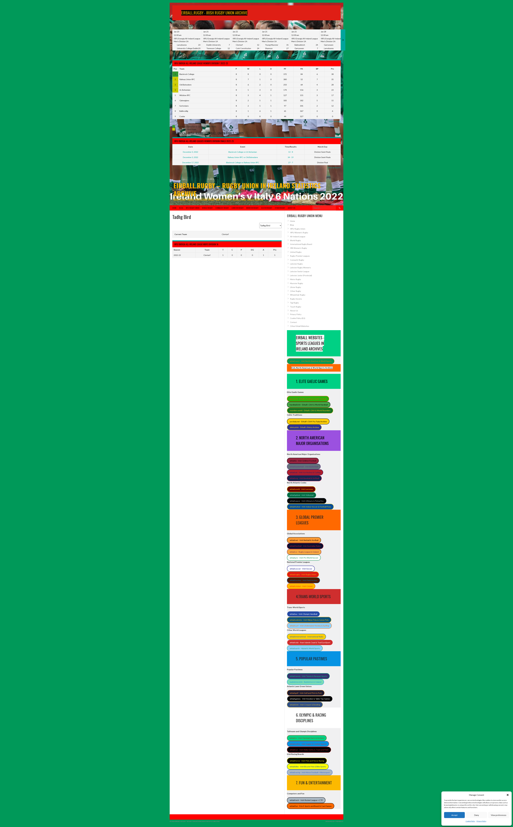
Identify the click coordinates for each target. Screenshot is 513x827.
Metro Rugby (295, 279)
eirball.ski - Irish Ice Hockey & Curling (305, 472)
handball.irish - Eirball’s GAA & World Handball (309, 405)
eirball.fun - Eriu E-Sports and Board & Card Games (311, 806)
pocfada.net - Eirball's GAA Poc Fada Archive (308, 421)
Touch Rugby (295, 307)
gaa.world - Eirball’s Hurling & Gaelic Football (308, 399)
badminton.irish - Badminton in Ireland (305, 682)
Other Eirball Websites (299, 326)
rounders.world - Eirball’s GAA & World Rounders (310, 410)
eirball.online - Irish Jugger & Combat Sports (308, 744)
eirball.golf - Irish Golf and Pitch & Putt (306, 693)
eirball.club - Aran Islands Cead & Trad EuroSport (310, 642)
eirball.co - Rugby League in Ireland (304, 552)
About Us (291, 207)
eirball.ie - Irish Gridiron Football (303, 461)
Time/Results (291, 147)
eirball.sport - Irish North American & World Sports (311, 361)
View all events (334, 167)
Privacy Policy (481, 821)
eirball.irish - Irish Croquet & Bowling (305, 704)
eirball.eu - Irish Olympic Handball (303, 614)
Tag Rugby (294, 303)
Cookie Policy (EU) (297, 318)
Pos (175, 69)
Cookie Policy (470, 821)
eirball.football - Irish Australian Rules (305, 546)
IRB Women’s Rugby (298, 248)
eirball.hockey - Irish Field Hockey (303, 580)
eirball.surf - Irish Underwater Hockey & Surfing (309, 625)
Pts (332, 69)
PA (301, 69)
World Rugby (207, 207)
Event (242, 147)
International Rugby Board (301, 244)
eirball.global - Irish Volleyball (302, 495)
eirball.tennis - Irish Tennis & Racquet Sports (308, 676)
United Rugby (296, 252)
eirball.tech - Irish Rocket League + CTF (306, 800)
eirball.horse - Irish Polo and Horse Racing (307, 761)
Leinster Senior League (299, 271)
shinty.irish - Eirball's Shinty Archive (304, 427)
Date (190, 147)
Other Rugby (280, 207)
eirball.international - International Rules (306, 636)
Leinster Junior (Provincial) (301, 275)
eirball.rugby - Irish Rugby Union (303, 574)
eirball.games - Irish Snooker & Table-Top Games (310, 699)
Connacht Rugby (222, 207)
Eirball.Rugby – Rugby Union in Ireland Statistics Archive (247, 189)
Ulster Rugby (266, 207)
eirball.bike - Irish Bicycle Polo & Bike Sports (308, 766)
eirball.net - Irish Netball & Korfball (304, 540)
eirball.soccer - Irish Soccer (301, 569)
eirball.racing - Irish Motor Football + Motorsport (310, 772)
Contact (293, 322)
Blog (181, 207)
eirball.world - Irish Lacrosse (301, 489)
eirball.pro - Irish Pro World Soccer (304, 558)
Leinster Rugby (238, 207)
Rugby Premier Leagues (300, 256)
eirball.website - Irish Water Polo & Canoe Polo (309, 620)
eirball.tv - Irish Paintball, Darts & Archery (307, 738)
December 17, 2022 (190, 162)
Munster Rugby (252, 207)
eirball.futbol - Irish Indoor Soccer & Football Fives (310, 507)
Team (181, 69)
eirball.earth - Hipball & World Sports (305, 648)
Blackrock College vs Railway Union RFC (242, 162)
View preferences (498, 815)
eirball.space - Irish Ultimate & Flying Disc (307, 501)
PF (285, 69)
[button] (507, 795)
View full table (335, 121)
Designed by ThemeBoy (334, 821)
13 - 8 (290, 152)
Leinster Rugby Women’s (300, 267)
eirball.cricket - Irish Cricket (301, 586)
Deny (476, 815)
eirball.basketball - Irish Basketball (304, 466)
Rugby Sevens (296, 299)
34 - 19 (291, 157)
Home (174, 207)
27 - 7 (290, 162)
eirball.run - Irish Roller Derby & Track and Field (309, 750)
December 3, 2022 (190, 152)
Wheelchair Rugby (297, 295)
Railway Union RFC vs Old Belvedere (243, 157)
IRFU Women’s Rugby (299, 232)
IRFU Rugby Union (192, 207)
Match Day (322, 147)
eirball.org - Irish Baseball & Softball (304, 478)
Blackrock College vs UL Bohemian (242, 152)
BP (317, 69)
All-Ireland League (297, 236)
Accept (454, 815)
